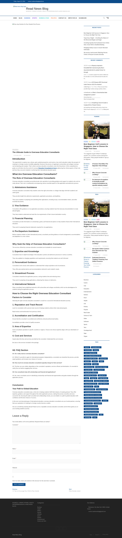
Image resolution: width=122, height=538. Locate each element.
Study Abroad (88, 403)
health (101, 361)
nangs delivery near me (90, 383)
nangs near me (88, 386)
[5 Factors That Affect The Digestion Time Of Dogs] (87, 167)
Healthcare (87, 364)
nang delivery (88, 370)
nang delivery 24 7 (99, 370)
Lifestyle (95, 364)
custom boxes (103, 358)
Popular (93, 141)
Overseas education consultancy (93, 395)
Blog (20, 18)
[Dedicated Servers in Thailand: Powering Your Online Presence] (87, 262)
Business (27, 18)
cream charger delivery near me (92, 355)
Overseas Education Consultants (93, 398)
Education (15, 149)
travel (94, 417)
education (87, 361)
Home (15, 18)
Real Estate (87, 312)
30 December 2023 (97, 263)
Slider (98, 141)
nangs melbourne (103, 383)
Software (86, 321)
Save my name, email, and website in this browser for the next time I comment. (33, 480)
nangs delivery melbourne (101, 381)
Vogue (85, 336)
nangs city (93, 378)
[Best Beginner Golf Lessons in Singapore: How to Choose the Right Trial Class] (97, 130)
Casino (85, 282)
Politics (54, 18)
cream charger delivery (90, 353)
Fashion (86, 294)
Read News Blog (37, 8)
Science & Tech (44, 18)
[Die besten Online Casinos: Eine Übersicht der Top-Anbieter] (87, 250)
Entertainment (87, 291)
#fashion (87, 347)
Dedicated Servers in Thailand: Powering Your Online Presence (100, 259)
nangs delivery (88, 381)
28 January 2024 (96, 177)
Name (14, 448)
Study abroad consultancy (91, 409)
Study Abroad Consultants (91, 412)
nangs (86, 378)
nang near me (102, 375)
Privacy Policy (105, 534)
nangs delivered (103, 378)
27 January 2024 (96, 187)
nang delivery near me (90, 375)
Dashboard (82, 18)
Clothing (96, 350)
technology (87, 417)
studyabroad (98, 403)
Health (85, 300)
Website (14, 467)
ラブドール (87, 65)
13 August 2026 (87, 151)
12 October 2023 (17, 155)
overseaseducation (89, 389)
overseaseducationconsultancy (92, 392)
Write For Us (72, 18)
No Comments (27, 155)
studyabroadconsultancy (91, 406)
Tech (85, 327)
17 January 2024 (96, 255)
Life (90, 141)
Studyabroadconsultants (91, 414)
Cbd (85, 285)
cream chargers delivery (91, 358)
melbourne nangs (89, 367)
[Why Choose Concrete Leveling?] (87, 174)
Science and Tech (41, 521)
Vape (85, 333)
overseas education (102, 389)
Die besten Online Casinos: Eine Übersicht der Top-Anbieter (100, 250)
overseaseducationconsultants (92, 400)
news (96, 386)
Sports (34, 18)
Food (85, 297)
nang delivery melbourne (91, 372)
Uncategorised (88, 330)
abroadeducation (96, 347)
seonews (105, 400)
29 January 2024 (96, 168)
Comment (15, 424)
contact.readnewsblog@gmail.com (36, 1)
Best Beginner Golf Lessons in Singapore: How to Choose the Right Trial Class (96, 146)
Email (14, 458)
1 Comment (104, 255)
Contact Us (62, 18)
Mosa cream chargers (101, 367)
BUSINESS (88, 350)
